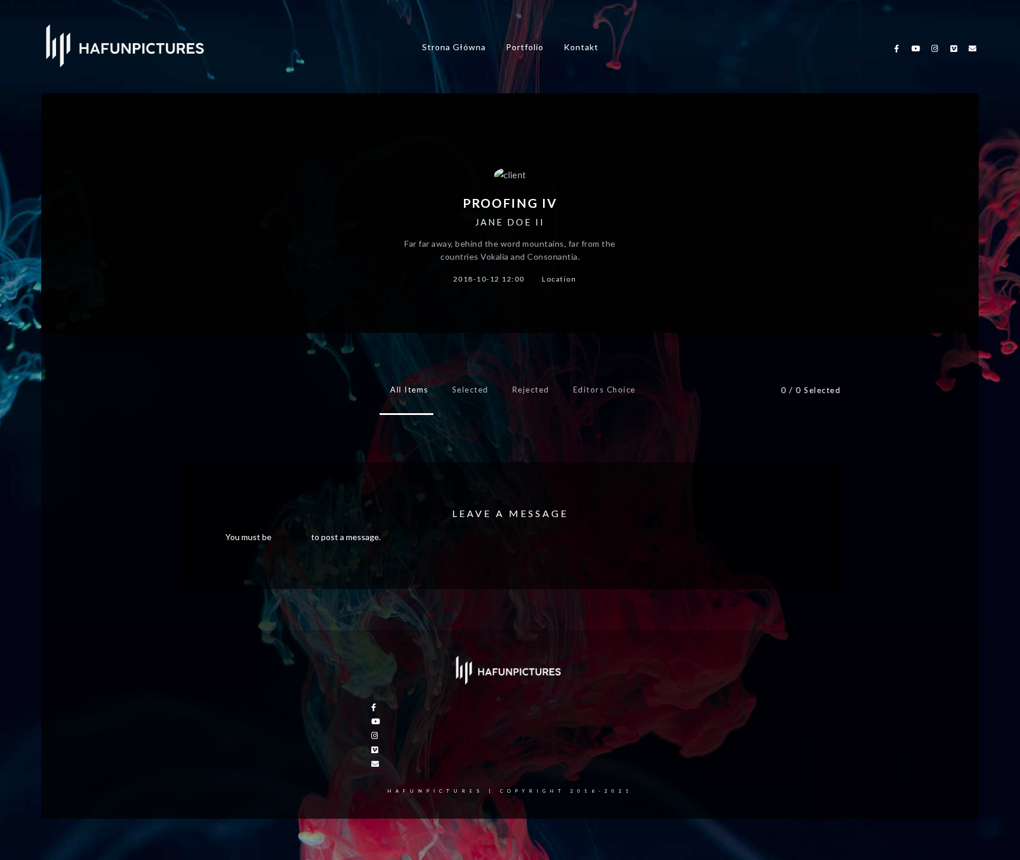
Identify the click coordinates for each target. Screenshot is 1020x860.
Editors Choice (604, 389)
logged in (291, 537)
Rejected (531, 389)
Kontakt (581, 47)
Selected (470, 389)
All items (409, 389)
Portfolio (525, 47)
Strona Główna (454, 47)
